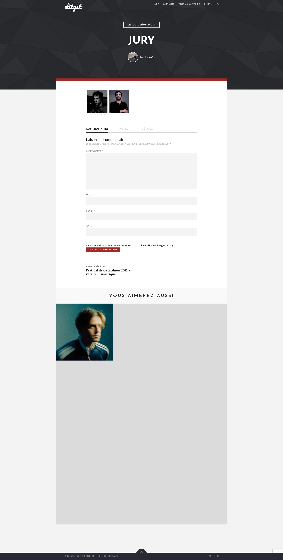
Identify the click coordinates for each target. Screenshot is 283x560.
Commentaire (94, 150)
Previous (62, 414)
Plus (207, 4)
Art (156, 4)
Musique (169, 4)
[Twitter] (210, 556)
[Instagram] (217, 556)
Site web (90, 226)
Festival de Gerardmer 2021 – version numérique (108, 272)
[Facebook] (214, 556)
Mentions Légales (108, 556)
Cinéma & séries (189, 4)
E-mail (90, 210)
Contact (89, 556)
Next (220, 414)
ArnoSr (150, 57)
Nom (89, 195)
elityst (73, 6)
